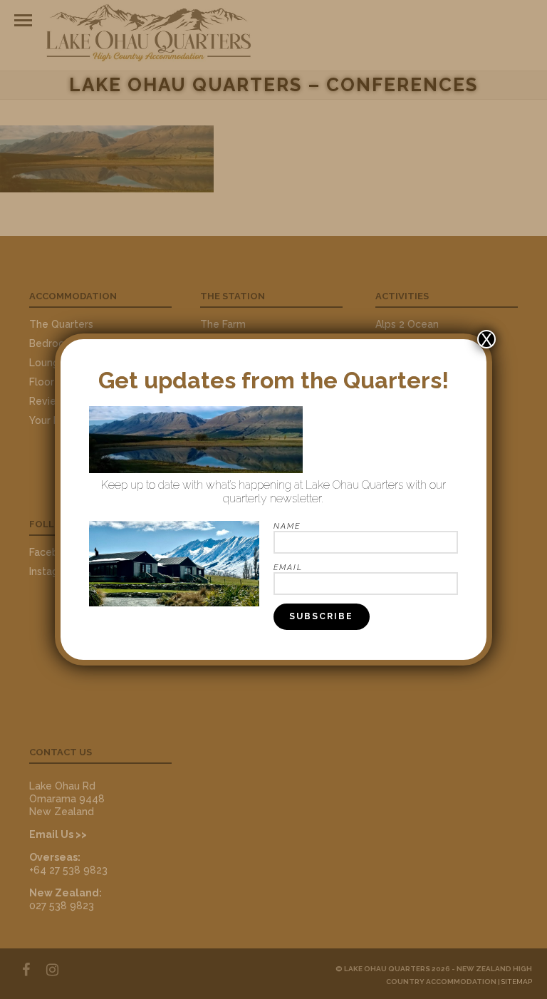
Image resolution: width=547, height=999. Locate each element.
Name (287, 526)
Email (288, 567)
